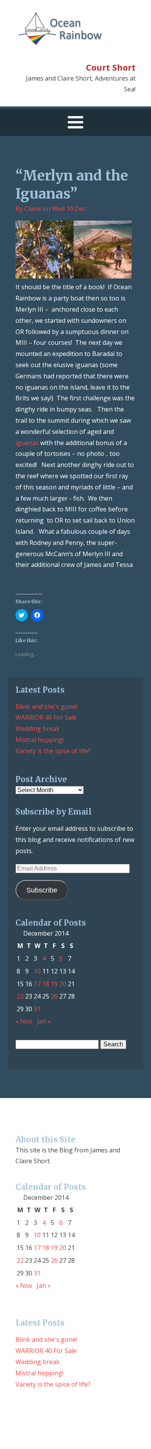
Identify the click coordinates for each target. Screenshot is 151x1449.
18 (45, 984)
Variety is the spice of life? (53, 751)
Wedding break (37, 728)
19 (54, 984)
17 (37, 984)
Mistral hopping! (39, 739)
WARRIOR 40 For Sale (46, 717)
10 (37, 971)
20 (62, 984)
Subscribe (41, 890)
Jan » (44, 1021)
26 (54, 996)
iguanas (27, 443)
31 (37, 1009)
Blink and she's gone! (46, 706)
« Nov (23, 1021)
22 (20, 996)
